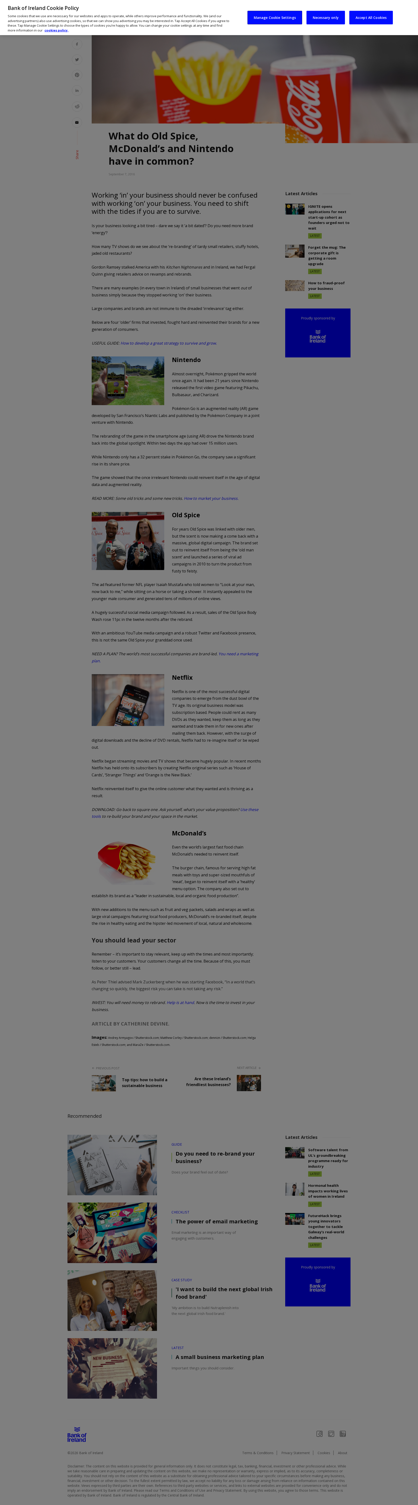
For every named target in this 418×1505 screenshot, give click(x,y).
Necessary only (326, 17)
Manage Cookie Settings (275, 17)
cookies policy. (56, 30)
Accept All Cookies (371, 17)
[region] (209, 17)
